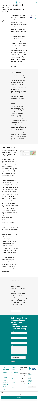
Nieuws (12, 374)
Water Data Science (6, 382)
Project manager (34, 17)
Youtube (30, 383)
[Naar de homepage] (19, 3)
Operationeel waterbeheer (16, 311)
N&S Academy (5, 367)
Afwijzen (19, 400)
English (12, 387)
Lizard (4, 389)
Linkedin (29, 383)
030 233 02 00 (30, 378)
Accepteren (19, 397)
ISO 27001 (30, 381)
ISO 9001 (30, 380)
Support (12, 385)
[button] (36, 392)
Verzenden (13, 361)
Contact (13, 378)
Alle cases (13, 307)
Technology (5, 384)
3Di (3, 391)
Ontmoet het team (14, 372)
